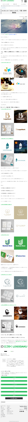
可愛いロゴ (3, 355)
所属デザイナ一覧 (9, 408)
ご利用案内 (2, 410)
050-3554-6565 (24, 407)
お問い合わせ (14, 398)
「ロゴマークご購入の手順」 (5, 373)
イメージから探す (3, 409)
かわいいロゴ (7, 355)
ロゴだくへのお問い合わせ (10, 413)
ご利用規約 (8, 409)
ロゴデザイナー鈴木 (12, 34)
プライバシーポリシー (9, 412)
